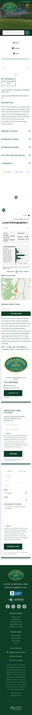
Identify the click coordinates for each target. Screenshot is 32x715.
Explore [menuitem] (16, 643)
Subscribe (13, 454)
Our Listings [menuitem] (16, 640)
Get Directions (16, 314)
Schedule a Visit (22, 471)
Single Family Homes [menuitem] (16, 624)
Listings (9, 347)
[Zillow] (24, 606)
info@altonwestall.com (17, 652)
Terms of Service (11, 554)
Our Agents (7, 397)
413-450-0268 (25, 1)
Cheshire (6, 349)
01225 (12, 349)
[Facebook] (8, 606)
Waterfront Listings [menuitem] (16, 627)
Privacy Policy (18, 447)
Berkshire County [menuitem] (16, 622)
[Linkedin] (19, 606)
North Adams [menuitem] (16, 619)
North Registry (22, 347)
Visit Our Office (16, 660)
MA (14, 347)
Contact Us (13, 393)
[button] (27, 32)
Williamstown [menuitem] (16, 617)
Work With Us (16, 693)
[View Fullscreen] (3, 287)
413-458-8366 (11, 382)
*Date (6, 490)
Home (3, 347)
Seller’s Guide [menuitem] (16, 638)
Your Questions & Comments (13, 504)
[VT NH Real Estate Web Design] (16, 708)
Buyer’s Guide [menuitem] (16, 635)
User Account (17, 656)
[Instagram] (13, 606)
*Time (6, 497)
